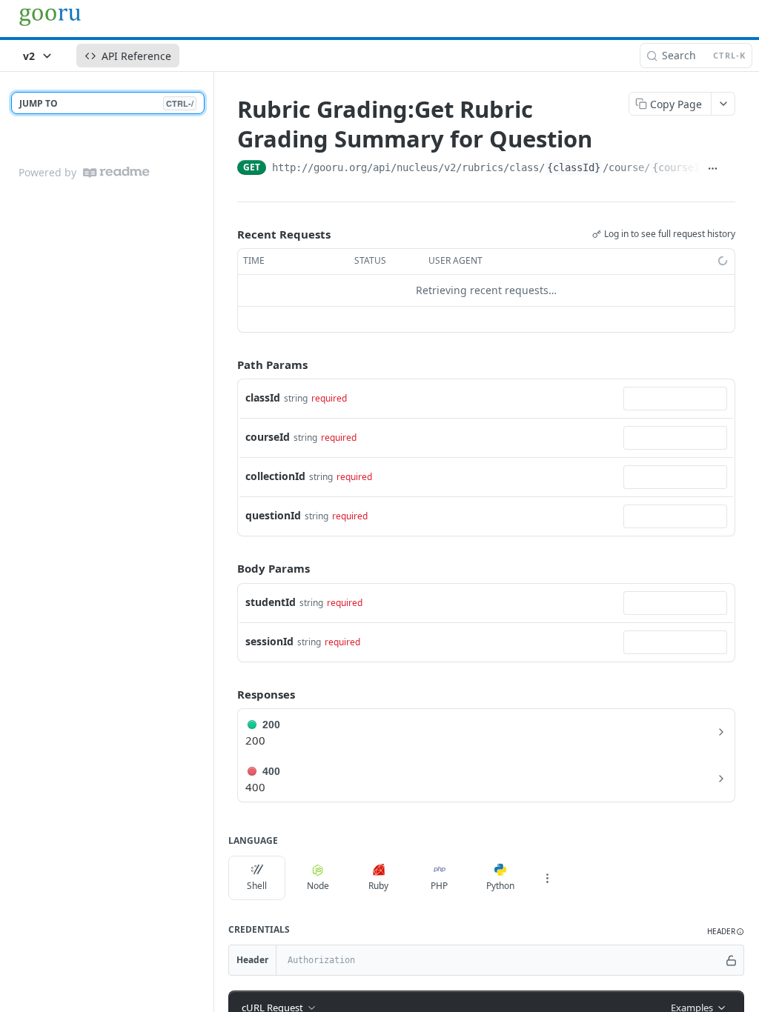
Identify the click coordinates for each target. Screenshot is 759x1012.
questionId (273, 515)
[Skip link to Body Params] (226, 569)
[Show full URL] (712, 169)
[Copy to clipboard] (729, 169)
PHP (439, 885)
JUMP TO (106, 103)
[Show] (731, 960)
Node (318, 885)
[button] (725, 931)
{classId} (573, 167)
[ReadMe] (116, 172)
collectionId (275, 476)
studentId (270, 602)
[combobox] (675, 398)
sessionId (269, 641)
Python (500, 885)
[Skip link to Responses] (226, 694)
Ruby (378, 885)
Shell (257, 885)
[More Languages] (547, 878)
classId (262, 397)
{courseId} (682, 167)
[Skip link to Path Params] (226, 364)
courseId (267, 437)
